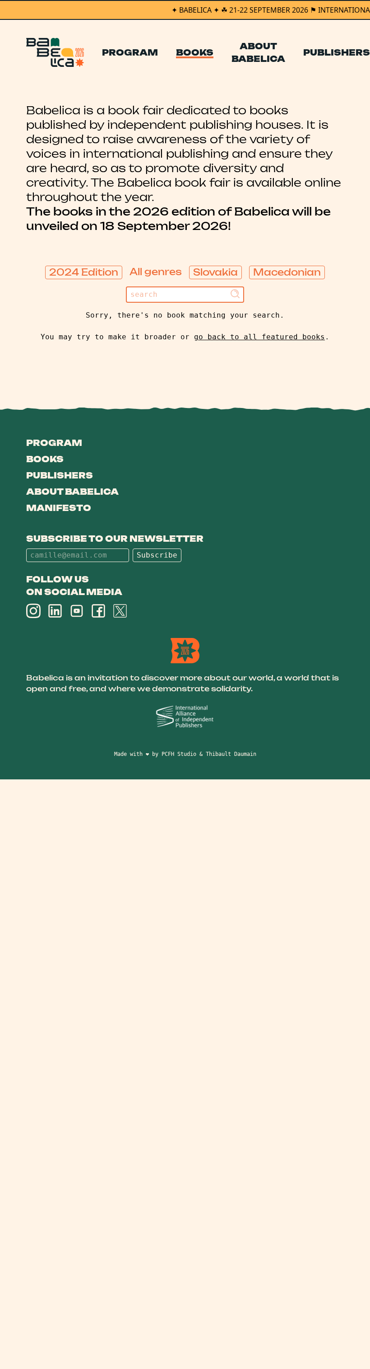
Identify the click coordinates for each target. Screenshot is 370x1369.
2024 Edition (83, 272)
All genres (156, 271)
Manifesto (58, 508)
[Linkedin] (55, 611)
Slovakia (215, 272)
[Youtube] (76, 611)
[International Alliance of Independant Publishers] (185, 716)
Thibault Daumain (231, 754)
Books (194, 52)
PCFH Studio (179, 754)
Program (130, 52)
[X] (120, 611)
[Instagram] (33, 611)
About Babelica (258, 52)
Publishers (336, 52)
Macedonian (287, 272)
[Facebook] (98, 611)
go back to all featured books (259, 337)
